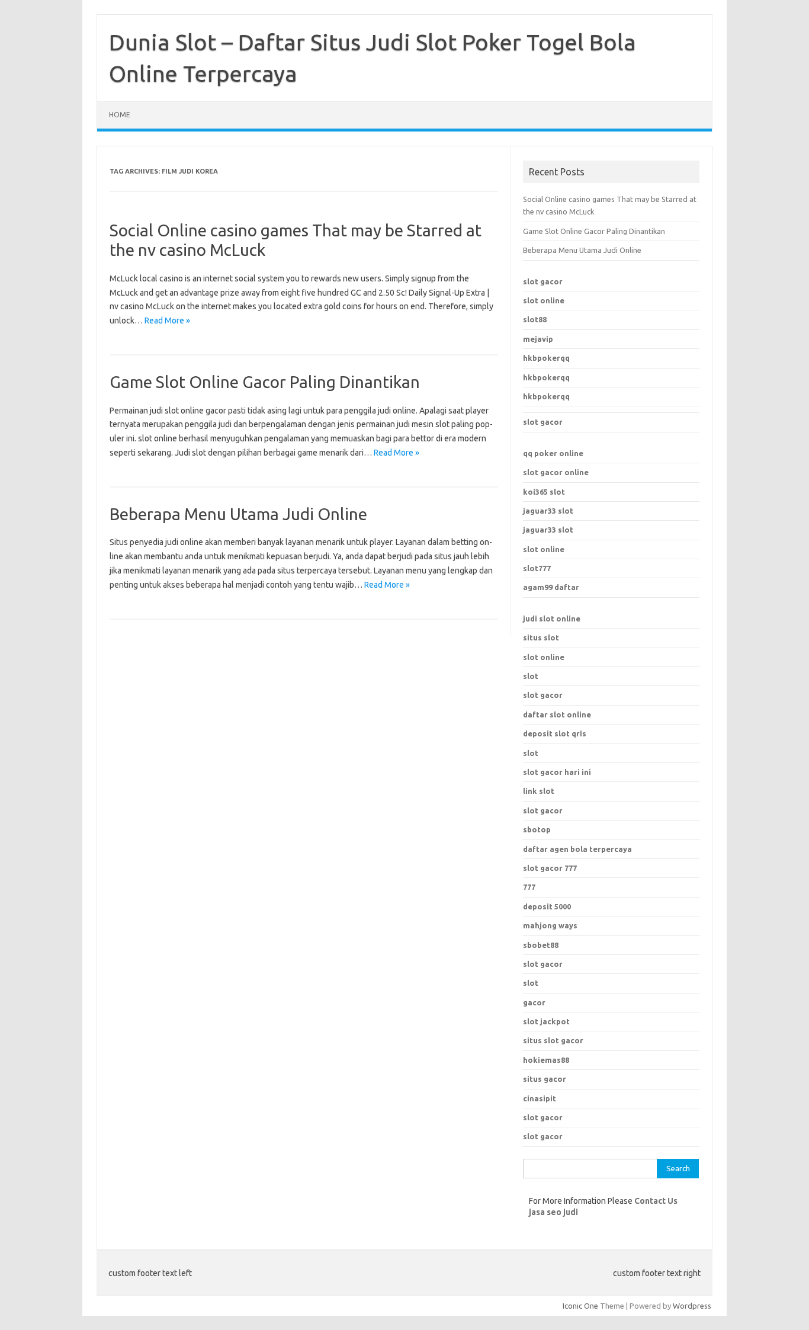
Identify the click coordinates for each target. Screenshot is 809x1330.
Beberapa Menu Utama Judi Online (238, 514)
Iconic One (580, 1306)
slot (530, 676)
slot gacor (543, 281)
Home (119, 114)
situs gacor (544, 1079)
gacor (534, 1002)
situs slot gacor (553, 1040)
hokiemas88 (546, 1060)
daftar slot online (557, 714)
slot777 (537, 568)
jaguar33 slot (548, 511)
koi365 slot (544, 492)
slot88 (535, 319)
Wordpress (692, 1306)
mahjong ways (550, 925)
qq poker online (553, 453)
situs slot (541, 637)
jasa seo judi (553, 1212)
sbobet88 (540, 945)
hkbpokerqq (546, 358)
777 (529, 887)
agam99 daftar (551, 587)
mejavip (538, 339)
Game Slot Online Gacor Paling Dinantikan (265, 382)
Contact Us (656, 1201)
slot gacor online (556, 472)
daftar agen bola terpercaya (577, 849)
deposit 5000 (547, 906)
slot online (543, 300)
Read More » (167, 320)
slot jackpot (546, 1021)
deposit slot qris (554, 733)
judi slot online (551, 618)
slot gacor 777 (550, 868)
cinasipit (539, 1098)
